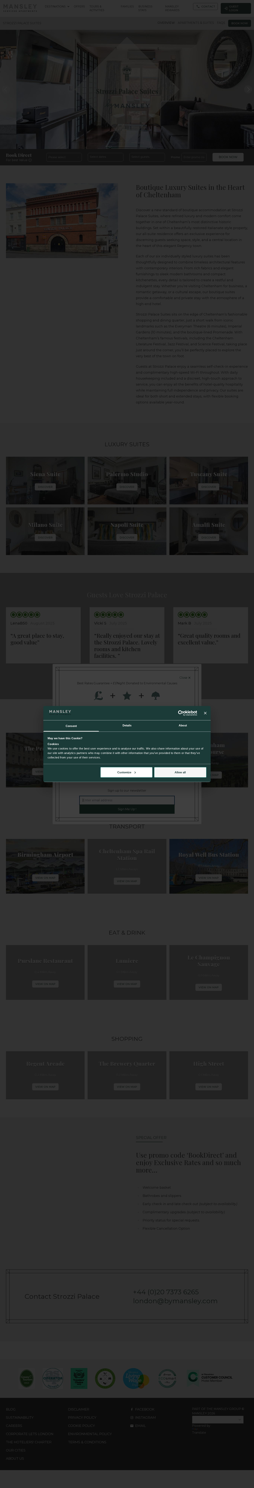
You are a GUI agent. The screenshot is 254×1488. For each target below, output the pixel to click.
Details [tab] (127, 725)
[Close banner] (205, 713)
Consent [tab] (71, 726)
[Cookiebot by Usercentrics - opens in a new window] (181, 713)
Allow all (180, 772)
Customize (124, 772)
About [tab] (183, 725)
